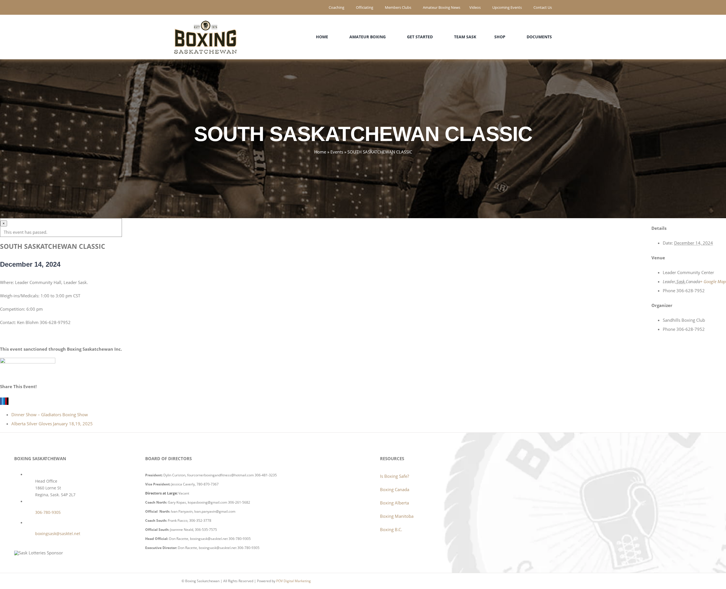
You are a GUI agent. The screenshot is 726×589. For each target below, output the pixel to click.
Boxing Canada (394, 489)
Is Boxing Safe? (394, 476)
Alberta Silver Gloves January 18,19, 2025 (52, 423)
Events (336, 152)
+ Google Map (713, 281)
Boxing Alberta (394, 503)
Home (320, 152)
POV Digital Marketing (293, 581)
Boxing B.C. (391, 529)
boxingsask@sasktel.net (57, 533)
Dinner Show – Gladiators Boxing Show (49, 414)
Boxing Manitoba (396, 516)
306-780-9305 (48, 512)
